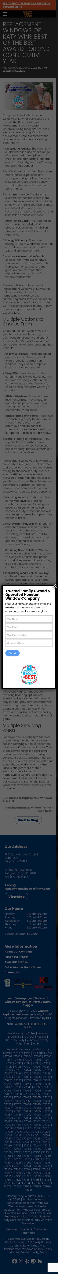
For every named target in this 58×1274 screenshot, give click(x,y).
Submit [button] (12, 653)
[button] (55, 586)
